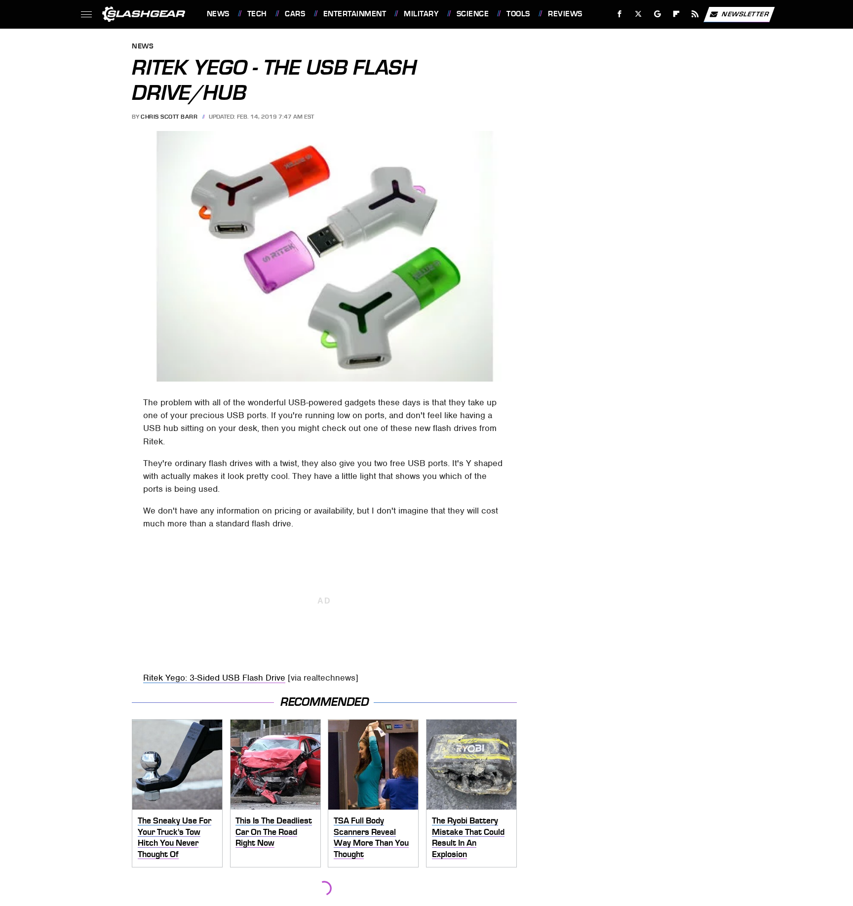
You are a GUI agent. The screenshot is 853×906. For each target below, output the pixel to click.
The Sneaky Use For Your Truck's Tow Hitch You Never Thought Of (174, 837)
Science (473, 13)
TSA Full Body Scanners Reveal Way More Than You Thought (371, 837)
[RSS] (695, 14)
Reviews (565, 13)
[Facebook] (620, 14)
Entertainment (354, 13)
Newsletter (745, 13)
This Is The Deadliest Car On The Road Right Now (273, 832)
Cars (295, 13)
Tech (257, 13)
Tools (518, 13)
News (218, 13)
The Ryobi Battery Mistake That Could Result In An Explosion (468, 837)
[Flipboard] (676, 14)
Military (421, 13)
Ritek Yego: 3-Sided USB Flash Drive (214, 677)
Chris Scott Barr (169, 116)
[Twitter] (638, 14)
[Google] (657, 14)
